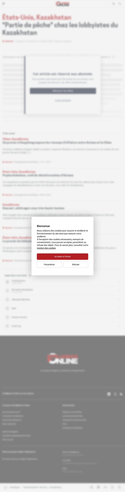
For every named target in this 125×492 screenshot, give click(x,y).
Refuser (75, 264)
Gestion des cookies (46, 248)
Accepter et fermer (62, 256)
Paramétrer (49, 264)
